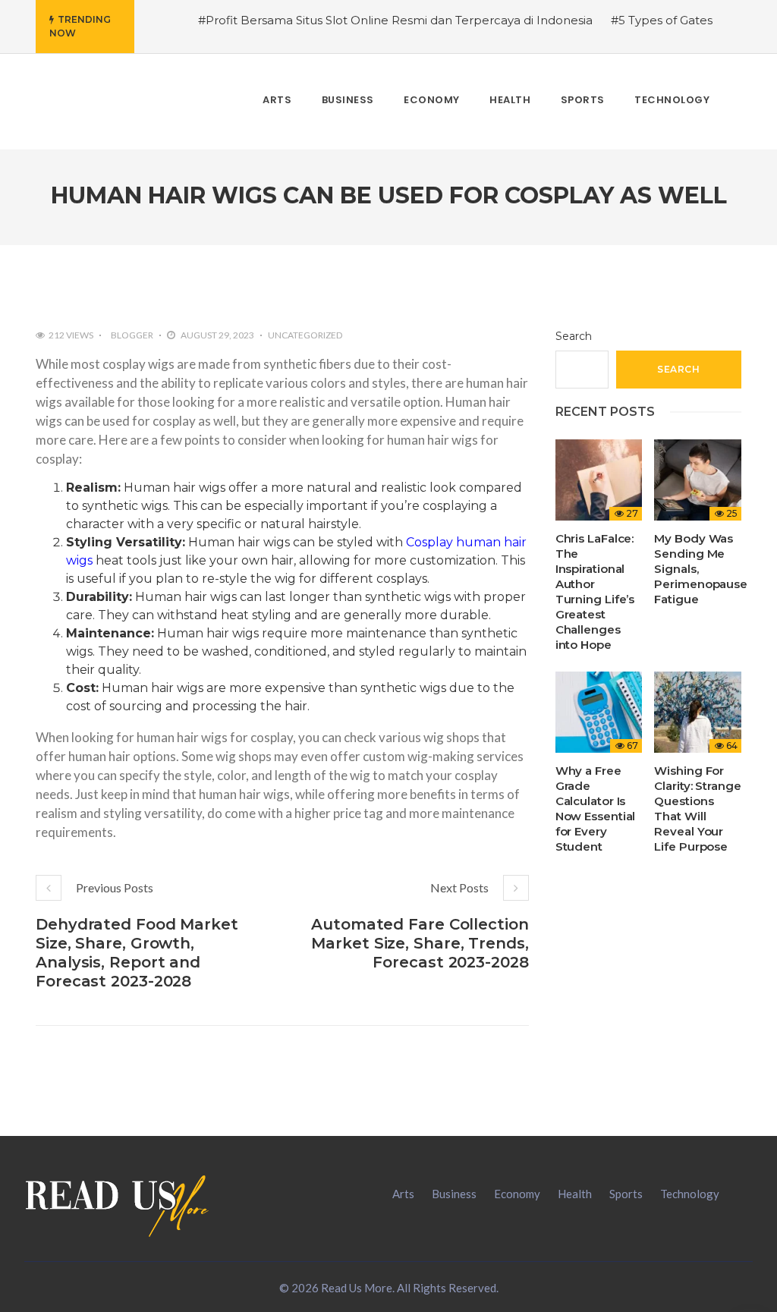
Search (573, 336)
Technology (689, 1193)
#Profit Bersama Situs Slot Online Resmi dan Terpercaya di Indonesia (395, 20)
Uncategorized (305, 335)
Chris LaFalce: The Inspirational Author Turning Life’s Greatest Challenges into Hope (595, 591)
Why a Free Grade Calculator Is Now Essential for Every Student (595, 808)
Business (454, 1193)
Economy (517, 1193)
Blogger (132, 335)
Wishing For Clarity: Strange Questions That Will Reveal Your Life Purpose (697, 808)
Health (575, 1193)
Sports (626, 1193)
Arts (403, 1193)
